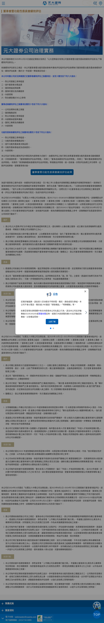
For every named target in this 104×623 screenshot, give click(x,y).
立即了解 (52, 322)
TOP (96, 614)
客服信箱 (42, 314)
